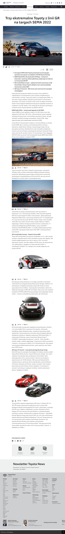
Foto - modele (45, 481)
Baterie (33, 496)
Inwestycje (34, 484)
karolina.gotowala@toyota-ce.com (35, 525)
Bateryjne (14, 496)
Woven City (34, 502)
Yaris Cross (5, 482)
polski (63, 524)
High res (18, 66)
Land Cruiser (5, 498)
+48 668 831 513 (11, 524)
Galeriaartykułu (32, 453)
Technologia (29, 14)
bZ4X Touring (5, 490)
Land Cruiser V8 (6, 511)
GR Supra (5, 512)
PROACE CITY (5, 500)
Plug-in (14, 491)
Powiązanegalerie (44, 453)
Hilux (4, 499)
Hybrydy (14, 490)
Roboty (33, 501)
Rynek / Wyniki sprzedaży (35, 486)
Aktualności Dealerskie (27, 482)
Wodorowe (15, 497)
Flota (33, 480)
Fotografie (3, 4)
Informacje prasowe (26, 487)
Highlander (5, 516)
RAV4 (4, 495)
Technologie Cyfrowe (36, 500)
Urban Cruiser (5, 497)
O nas (24, 480)
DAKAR (53, 488)
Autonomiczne (35, 498)
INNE (53, 490)
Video (24, 489)
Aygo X (4, 480)
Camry (4, 491)
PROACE (4, 502)
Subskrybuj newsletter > (19, 469)
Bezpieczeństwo (35, 497)
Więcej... (11, 532)
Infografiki (44, 484)
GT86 (4, 514)
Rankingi (34, 481)
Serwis (33, 490)
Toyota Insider (45, 480)
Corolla (4, 484)
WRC (53, 486)
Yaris (4, 481)
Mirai (4, 494)
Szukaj (3, 9)
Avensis (4, 508)
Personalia (25, 481)
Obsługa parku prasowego (50, 522)
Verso (4, 509)
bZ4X (4, 489)
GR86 (4, 513)
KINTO (33, 488)
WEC (53, 487)
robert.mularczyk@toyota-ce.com (14, 525)
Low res (12, 66)
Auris (4, 507)
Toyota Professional (36, 491)
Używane (34, 489)
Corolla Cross (5, 485)
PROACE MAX (5, 503)
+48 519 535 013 (31, 524)
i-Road (4, 517)
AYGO (4, 505)
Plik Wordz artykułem (20, 453)
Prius (4, 493)
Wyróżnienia (34, 482)
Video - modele (45, 482)
